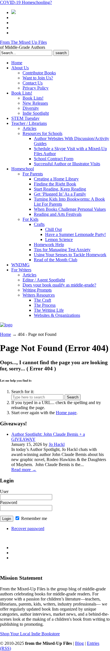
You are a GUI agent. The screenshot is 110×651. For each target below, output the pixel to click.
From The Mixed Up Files (23, 42)
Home (5, 334)
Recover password (27, 528)
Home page (66, 412)
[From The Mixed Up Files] (6, 324)
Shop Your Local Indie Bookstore (30, 633)
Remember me (33, 518)
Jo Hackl (57, 444)
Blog (79, 643)
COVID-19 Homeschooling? (26, 2)
